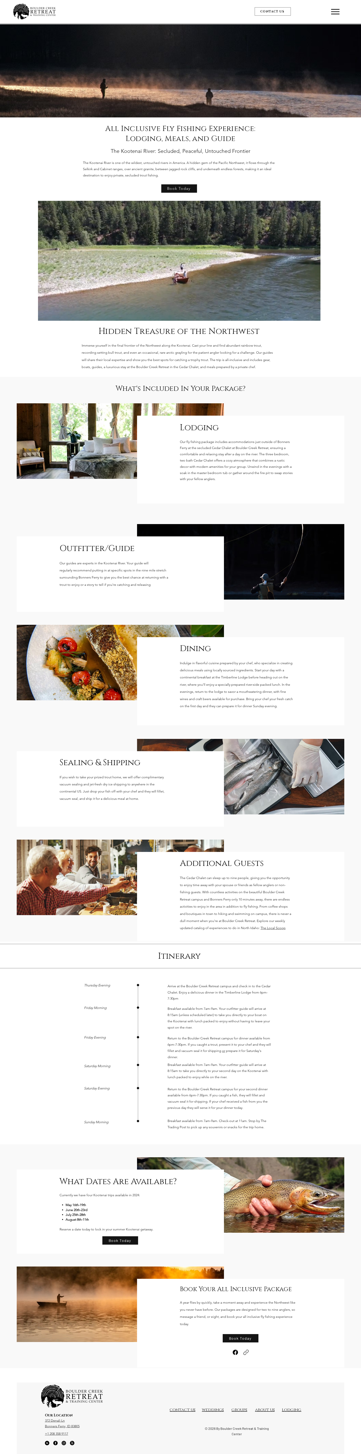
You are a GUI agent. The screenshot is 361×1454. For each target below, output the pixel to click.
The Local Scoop (273, 928)
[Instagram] (64, 1443)
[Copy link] (246, 1352)
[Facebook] (235, 1352)
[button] (315, 316)
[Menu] (335, 11)
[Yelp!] (72, 1443)
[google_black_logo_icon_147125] (47, 1443)
